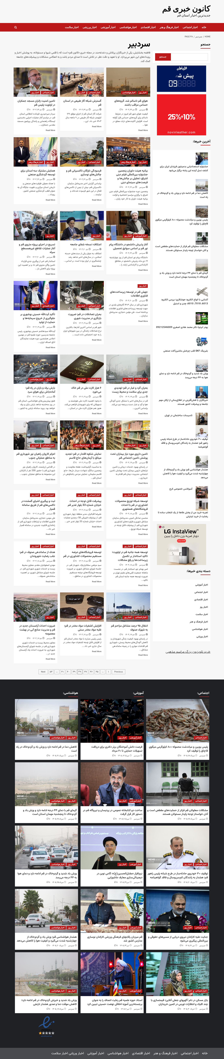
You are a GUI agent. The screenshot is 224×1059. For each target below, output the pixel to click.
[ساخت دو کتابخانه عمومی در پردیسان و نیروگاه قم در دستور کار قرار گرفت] (112, 784)
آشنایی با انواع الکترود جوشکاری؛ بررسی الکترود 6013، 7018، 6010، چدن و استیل (184, 302)
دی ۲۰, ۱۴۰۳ (83, 249)
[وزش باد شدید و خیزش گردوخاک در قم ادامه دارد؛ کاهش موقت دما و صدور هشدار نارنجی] (46, 974)
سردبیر (142, 109)
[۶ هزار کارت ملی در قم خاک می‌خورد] (82, 369)
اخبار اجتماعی (190, 27)
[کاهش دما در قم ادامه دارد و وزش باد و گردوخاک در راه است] (46, 721)
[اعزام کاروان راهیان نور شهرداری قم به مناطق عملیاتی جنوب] (35, 435)
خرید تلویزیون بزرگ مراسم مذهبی (188, 652)
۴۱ (62, 671)
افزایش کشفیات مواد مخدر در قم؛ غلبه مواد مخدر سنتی (82, 628)
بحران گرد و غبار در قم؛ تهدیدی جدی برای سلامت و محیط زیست (130, 390)
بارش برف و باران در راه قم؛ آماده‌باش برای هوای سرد (40, 390)
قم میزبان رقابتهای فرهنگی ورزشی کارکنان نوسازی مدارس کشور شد (114, 939)
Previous (118, 671)
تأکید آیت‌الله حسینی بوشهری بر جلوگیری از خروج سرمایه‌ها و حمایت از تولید (37, 318)
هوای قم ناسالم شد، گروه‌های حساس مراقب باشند (131, 103)
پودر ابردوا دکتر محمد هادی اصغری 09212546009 (182, 327)
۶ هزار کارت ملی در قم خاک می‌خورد (86, 390)
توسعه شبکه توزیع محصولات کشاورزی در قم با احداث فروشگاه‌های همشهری (131, 505)
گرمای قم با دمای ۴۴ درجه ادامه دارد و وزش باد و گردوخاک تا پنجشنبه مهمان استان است (184, 275)
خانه (204, 27)
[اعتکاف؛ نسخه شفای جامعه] (82, 225)
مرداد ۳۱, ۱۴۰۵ (57, 755)
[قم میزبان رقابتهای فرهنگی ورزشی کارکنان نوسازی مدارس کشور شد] (112, 911)
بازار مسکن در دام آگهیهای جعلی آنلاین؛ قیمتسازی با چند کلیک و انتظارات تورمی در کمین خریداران (179, 1002)
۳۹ (74, 671)
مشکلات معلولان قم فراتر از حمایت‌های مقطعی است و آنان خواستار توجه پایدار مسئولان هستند (181, 248)
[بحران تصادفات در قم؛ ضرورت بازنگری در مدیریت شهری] (82, 295)
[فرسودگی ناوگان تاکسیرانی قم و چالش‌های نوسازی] (82, 151)
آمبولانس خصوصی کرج (180, 489)
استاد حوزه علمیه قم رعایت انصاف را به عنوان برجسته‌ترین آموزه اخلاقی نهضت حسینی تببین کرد (114, 1002)
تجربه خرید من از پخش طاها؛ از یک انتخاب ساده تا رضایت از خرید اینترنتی (183, 514)
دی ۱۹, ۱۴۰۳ (83, 323)
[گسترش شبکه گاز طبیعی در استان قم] (82, 82)
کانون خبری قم (186, 8)
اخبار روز (142, 92)
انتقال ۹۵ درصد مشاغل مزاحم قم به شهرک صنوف (129, 628)
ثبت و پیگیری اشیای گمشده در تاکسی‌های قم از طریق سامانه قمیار (38, 505)
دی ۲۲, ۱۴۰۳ (129, 187)
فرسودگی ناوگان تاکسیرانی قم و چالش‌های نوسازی (83, 173)
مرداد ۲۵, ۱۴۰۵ (57, 882)
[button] (16, 27)
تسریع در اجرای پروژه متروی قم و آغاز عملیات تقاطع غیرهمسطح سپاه (37, 248)
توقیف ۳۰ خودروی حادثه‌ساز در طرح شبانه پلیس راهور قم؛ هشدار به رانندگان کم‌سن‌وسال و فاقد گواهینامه (184, 443)
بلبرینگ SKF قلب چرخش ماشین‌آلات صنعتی (185, 351)
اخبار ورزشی (90, 27)
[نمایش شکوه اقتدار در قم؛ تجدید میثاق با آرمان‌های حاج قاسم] (82, 435)
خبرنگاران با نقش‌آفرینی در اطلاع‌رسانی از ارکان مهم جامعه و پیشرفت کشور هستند (183, 402)
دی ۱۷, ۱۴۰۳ (129, 634)
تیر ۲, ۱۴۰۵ (125, 1009)
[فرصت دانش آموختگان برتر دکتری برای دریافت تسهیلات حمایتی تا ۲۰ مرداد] (112, 721)
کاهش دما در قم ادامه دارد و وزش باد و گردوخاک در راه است (182, 195)
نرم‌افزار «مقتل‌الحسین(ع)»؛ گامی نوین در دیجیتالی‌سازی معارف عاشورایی (119, 876)
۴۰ (68, 671)
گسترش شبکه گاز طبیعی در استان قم (82, 103)
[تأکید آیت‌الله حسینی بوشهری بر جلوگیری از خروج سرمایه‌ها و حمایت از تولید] (35, 295)
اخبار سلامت (72, 27)
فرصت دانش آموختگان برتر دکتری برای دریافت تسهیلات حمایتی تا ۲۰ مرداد (116, 749)
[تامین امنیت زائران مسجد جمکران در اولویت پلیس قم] (35, 82)
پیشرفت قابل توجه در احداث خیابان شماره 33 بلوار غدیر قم (84, 503)
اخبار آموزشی (108, 27)
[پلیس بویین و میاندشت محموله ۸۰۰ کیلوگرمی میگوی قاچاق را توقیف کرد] (177, 721)
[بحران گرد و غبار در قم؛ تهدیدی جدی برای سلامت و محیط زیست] (128, 369)
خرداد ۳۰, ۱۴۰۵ (189, 1009)
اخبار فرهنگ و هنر (169, 27)
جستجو (205, 44)
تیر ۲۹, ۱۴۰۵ (124, 882)
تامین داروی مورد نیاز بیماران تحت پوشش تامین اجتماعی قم (129, 456)
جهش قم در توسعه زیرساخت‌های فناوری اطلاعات (129, 294)
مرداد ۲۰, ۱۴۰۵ (189, 882)
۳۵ (97, 671)
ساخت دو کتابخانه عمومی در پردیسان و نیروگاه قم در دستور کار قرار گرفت (112, 812)
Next (43, 671)
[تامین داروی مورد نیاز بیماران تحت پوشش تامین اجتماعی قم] (128, 435)
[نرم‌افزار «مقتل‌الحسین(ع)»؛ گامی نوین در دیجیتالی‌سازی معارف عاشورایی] (112, 847)
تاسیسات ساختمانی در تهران (178, 415)
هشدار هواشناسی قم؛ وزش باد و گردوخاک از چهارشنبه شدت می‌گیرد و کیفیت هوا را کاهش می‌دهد (185, 474)
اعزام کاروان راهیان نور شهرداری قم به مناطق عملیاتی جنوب (35, 456)
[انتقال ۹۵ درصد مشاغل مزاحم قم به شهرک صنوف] (128, 607)
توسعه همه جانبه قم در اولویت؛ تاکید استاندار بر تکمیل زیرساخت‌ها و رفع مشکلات (130, 556)
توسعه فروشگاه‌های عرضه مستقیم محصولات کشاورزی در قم (82, 554)
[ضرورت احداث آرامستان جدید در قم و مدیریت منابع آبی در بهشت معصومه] (35, 607)
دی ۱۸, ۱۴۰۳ (129, 513)
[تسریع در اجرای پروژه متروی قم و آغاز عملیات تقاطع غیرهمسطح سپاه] (35, 225)
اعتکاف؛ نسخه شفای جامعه (85, 244)
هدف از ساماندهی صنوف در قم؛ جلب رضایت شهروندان (37, 554)
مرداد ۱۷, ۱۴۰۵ (57, 1009)
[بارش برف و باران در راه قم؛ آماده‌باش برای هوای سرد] (35, 369)
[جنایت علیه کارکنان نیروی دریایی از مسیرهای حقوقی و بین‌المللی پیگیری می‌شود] (177, 911)
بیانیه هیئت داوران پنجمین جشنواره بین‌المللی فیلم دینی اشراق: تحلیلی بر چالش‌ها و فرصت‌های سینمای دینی (132, 177)
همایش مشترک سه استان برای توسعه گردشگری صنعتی (38, 173)
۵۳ (51, 671)
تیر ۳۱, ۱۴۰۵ (190, 945)
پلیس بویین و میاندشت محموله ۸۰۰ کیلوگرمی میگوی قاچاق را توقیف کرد (181, 222)
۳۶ (91, 671)
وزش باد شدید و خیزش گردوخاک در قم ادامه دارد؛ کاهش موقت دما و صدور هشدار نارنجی (49, 1002)
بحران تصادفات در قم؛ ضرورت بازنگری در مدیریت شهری (84, 316)
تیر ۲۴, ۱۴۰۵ (124, 945)
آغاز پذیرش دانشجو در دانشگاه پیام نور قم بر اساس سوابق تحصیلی (128, 246)
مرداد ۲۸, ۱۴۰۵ (189, 755)
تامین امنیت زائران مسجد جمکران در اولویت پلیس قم (36, 103)
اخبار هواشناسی (128, 27)
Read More (143, 130)
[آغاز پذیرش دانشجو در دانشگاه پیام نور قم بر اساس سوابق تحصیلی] (128, 225)
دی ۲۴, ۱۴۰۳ (129, 109)
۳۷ (85, 671)
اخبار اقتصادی (148, 27)
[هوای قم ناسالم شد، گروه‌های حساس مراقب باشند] (128, 82)
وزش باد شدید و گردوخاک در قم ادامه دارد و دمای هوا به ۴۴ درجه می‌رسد (183, 376)
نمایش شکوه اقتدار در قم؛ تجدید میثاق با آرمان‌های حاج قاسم (83, 456)
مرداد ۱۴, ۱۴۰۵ (123, 755)
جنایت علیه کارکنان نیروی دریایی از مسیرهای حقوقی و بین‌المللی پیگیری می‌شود (178, 939)
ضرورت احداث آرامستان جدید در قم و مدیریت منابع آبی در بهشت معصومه (37, 630)
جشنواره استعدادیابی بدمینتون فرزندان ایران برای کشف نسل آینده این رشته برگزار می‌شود (184, 169)
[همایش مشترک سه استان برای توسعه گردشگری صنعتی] (35, 151)
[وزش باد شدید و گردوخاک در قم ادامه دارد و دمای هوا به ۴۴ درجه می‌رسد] (46, 847)
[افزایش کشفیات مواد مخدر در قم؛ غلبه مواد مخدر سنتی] (82, 607)
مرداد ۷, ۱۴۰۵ (124, 818)
